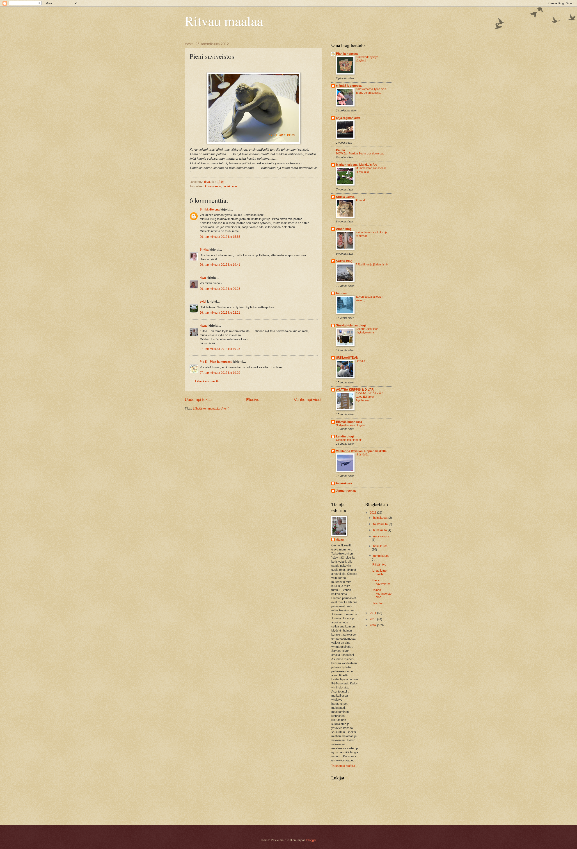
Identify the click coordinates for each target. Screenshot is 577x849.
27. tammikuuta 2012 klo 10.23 (220, 349)
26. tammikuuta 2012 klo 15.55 (220, 236)
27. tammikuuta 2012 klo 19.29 (220, 372)
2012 (373, 512)
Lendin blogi (345, 436)
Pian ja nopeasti (347, 53)
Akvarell (361, 200)
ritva (203, 277)
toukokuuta (381, 524)
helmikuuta (380, 546)
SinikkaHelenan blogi (351, 325)
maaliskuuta (381, 536)
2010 (373, 619)
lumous (341, 293)
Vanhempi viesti (308, 399)
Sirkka (204, 249)
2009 (373, 625)
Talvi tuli (377, 603)
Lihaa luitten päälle (380, 572)
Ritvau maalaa (224, 21)
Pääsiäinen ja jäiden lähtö (372, 264)
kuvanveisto (213, 186)
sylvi (203, 301)
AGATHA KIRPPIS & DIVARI (355, 389)
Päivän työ (379, 564)
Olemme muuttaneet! (349, 439)
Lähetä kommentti (207, 381)
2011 (373, 613)
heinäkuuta (380, 517)
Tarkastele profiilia (343, 765)
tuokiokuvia (344, 483)
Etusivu (252, 399)
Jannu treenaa (346, 490)
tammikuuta (381, 555)
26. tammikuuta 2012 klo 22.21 (220, 312)
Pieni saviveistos (381, 582)
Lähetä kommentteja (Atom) (211, 408)
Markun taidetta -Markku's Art (356, 164)
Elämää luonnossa (349, 421)
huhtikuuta (380, 530)
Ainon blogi (344, 229)
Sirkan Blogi (344, 261)
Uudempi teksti (198, 399)
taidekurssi (230, 186)
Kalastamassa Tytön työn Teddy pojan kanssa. (371, 91)
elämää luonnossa (349, 85)
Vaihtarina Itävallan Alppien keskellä (361, 451)
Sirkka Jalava (345, 197)
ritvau (204, 325)
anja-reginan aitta (348, 118)
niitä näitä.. (362, 454)
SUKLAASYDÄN (347, 357)
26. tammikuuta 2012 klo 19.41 (220, 264)
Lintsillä (360, 361)
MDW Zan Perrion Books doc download (360, 153)
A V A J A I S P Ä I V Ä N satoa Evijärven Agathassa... (370, 397)
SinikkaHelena (210, 209)
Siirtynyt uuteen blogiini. (350, 425)
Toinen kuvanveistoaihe (382, 593)
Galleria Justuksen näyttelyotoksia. (367, 330)
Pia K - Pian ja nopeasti (216, 361)
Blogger (311, 840)
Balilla (340, 150)
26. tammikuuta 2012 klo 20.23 (220, 288)
